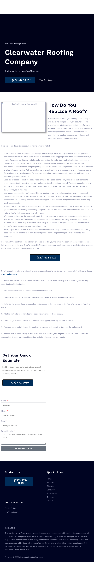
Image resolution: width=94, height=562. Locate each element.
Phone (4, 411)
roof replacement (10, 274)
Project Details (7, 431)
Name (3, 401)
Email (3, 421)
